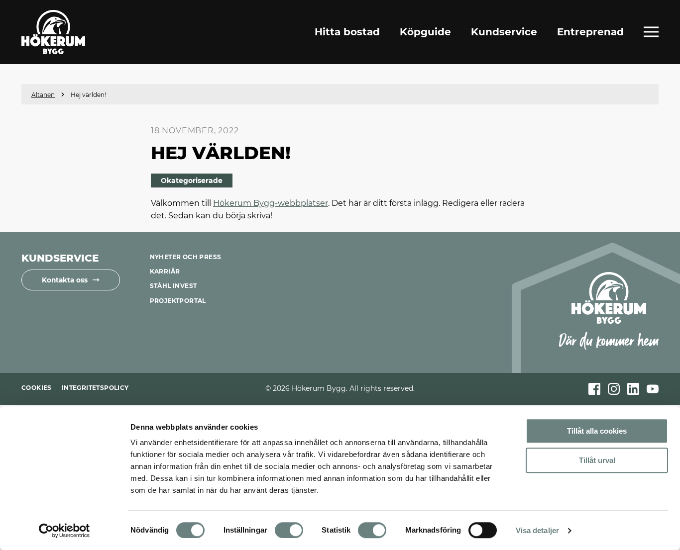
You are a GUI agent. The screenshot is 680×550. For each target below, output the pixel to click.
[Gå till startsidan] (53, 32)
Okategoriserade (192, 180)
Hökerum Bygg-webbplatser (270, 203)
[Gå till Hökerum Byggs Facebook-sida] (594, 389)
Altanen (43, 94)
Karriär (165, 271)
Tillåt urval (597, 460)
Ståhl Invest (173, 285)
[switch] (289, 530)
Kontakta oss (65, 280)
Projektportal (178, 300)
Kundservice (504, 32)
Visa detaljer (537, 530)
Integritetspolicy (95, 387)
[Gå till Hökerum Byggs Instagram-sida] (614, 389)
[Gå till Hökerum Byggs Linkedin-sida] (633, 389)
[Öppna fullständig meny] (651, 31)
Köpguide (425, 32)
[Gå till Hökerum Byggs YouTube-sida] (653, 389)
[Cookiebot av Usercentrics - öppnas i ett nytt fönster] (64, 530)
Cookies (36, 387)
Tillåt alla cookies (597, 431)
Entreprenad (590, 32)
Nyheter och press (186, 257)
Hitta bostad (347, 32)
